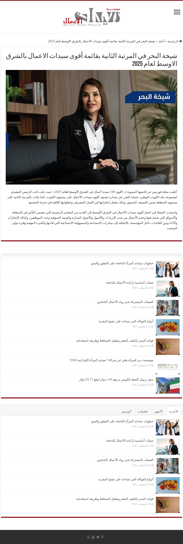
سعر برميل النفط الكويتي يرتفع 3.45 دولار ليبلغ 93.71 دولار (116, 379)
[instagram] (88, 537)
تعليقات (143, 411)
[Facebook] (102, 537)
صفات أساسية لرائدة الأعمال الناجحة (129, 282)
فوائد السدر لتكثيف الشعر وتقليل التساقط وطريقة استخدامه (114, 340)
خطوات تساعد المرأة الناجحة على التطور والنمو (122, 263)
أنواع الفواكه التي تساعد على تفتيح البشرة (126, 321)
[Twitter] (98, 537)
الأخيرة (173, 411)
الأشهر (158, 411)
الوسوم (126, 411)
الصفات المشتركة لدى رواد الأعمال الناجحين (125, 302)
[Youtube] (93, 537)
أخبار (161, 41)
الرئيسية (173, 41)
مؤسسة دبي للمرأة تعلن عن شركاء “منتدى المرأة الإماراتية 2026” (111, 360)
